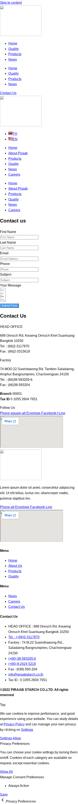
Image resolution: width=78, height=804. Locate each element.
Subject (5, 274)
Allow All (6, 771)
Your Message (10, 285)
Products (14, 54)
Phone (5, 264)
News (12, 59)
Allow (17, 738)
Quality (13, 49)
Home (12, 43)
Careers (14, 174)
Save (4, 794)
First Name (8, 232)
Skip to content (11, 2)
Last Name (8, 242)
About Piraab (18, 153)
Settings (27, 729)
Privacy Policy (14, 724)
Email (4, 253)
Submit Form (9, 305)
